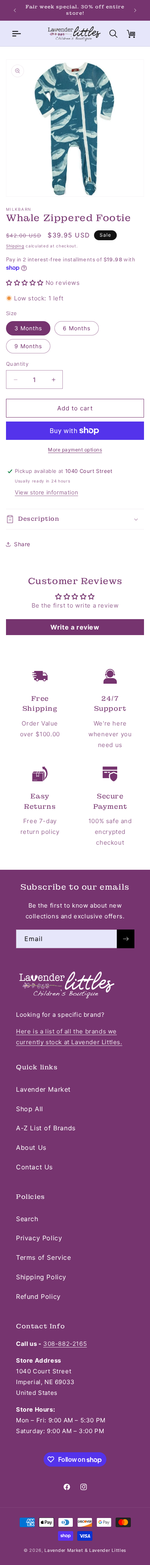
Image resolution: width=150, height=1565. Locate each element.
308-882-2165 (65, 1343)
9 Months (28, 346)
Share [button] (22, 544)
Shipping (15, 245)
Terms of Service (43, 1257)
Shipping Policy (41, 1277)
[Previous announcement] (15, 10)
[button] (16, 33)
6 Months (76, 328)
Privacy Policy (39, 1238)
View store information (46, 492)
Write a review (74, 627)
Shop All (29, 1109)
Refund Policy (38, 1296)
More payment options (75, 450)
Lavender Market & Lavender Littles (85, 1550)
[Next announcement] (135, 10)
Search (27, 1219)
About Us (31, 1147)
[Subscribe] (125, 939)
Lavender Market (43, 1089)
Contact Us (34, 1167)
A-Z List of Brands (46, 1128)
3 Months (28, 328)
